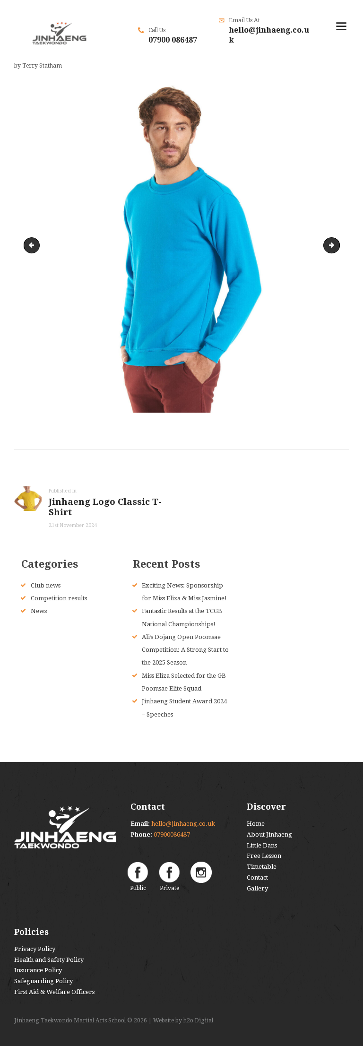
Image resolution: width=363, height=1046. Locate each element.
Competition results (59, 598)
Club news (45, 585)
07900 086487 (172, 39)
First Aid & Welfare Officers (54, 991)
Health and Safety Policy (49, 959)
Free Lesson (264, 855)
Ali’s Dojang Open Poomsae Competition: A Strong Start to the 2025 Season (185, 649)
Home (256, 823)
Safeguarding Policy (43, 981)
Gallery (257, 888)
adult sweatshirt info (33, 245)
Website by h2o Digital (183, 1020)
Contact (257, 877)
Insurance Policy (38, 970)
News (39, 610)
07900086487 (172, 834)
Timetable (262, 866)
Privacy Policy (34, 948)
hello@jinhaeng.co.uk (183, 823)
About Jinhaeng (269, 834)
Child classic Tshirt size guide (336, 245)
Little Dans (262, 845)
